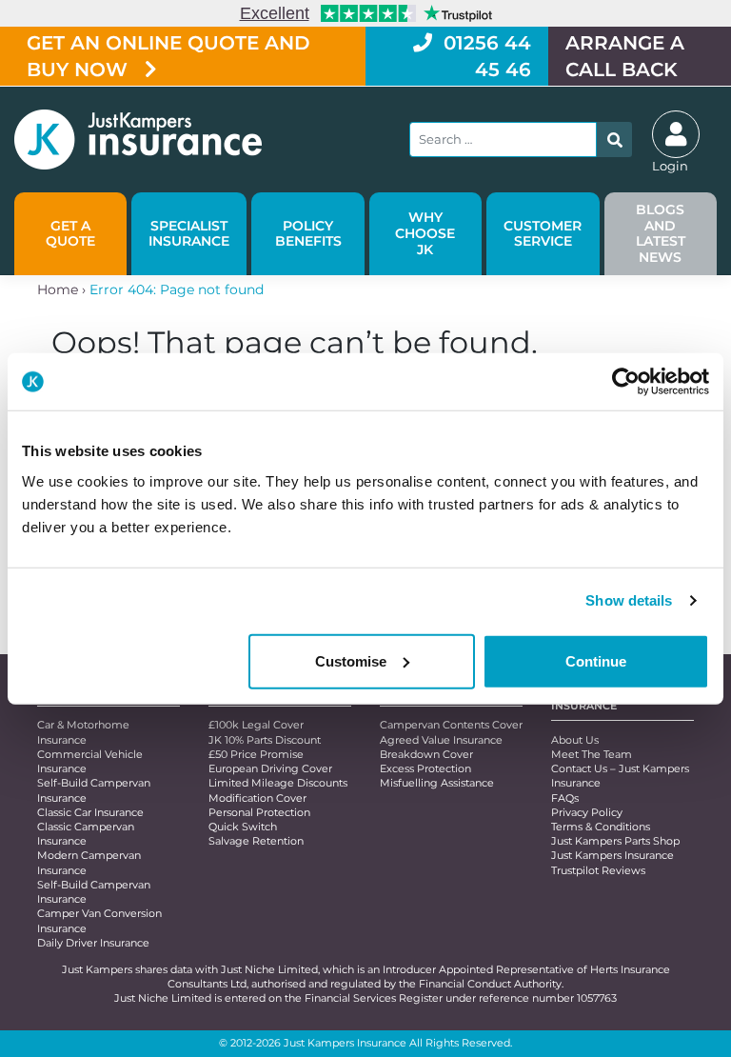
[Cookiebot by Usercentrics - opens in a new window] (626, 382)
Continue (595, 660)
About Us (575, 740)
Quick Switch (242, 826)
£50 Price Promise (256, 754)
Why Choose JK (425, 233)
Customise (350, 660)
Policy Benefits (308, 233)
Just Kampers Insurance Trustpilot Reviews (612, 862)
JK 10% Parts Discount (264, 740)
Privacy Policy (586, 812)
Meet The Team (591, 754)
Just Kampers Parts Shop (615, 841)
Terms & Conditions (600, 826)
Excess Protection (425, 768)
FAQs (565, 798)
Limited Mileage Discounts (277, 782)
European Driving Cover (270, 768)
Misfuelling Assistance (437, 782)
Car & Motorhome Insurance (83, 732)
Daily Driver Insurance (93, 942)
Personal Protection (259, 812)
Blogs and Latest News (660, 233)
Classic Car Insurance (90, 812)
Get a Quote (70, 233)
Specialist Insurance (188, 233)
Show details (628, 600)
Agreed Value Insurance (441, 740)
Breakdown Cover (426, 754)
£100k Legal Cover (256, 724)
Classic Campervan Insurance (85, 834)
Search (614, 139)
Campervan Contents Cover (451, 724)
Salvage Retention (256, 841)
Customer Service (543, 233)
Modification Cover (257, 798)
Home (57, 289)
